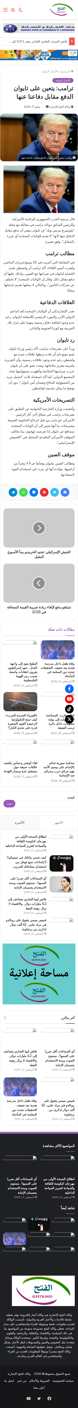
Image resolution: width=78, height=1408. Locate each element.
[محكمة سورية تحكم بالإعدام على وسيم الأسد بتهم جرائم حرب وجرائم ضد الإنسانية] (58, 749)
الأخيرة (19, 823)
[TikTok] (69, 709)
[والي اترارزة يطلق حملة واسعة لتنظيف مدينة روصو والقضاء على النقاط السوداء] (39, 1253)
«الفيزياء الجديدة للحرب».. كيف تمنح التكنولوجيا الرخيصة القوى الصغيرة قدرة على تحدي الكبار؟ (21, 721)
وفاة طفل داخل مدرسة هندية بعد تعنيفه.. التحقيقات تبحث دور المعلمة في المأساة (58, 670)
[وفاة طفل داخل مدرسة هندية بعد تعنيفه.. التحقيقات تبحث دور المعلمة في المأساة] (58, 649)
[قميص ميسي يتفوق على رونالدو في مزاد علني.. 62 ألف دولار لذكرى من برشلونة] (61, 926)
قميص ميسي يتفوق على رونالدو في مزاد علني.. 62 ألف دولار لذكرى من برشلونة (26, 924)
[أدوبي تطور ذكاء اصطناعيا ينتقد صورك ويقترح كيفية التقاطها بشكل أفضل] (14, 1253)
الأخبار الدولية (50, 71)
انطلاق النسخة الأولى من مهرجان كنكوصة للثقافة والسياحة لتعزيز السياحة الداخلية (25, 841)
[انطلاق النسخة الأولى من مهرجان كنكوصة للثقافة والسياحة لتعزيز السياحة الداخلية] (61, 842)
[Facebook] (69, 688)
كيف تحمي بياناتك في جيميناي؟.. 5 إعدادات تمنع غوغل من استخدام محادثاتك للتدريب (26, 862)
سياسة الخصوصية (63, 1380)
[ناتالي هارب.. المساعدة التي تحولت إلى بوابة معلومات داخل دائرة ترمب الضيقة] (58, 701)
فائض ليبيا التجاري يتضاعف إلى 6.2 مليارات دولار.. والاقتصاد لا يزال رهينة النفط (27, 903)
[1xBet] (39, 54)
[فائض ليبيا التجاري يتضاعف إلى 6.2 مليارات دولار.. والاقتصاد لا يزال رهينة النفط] (61, 905)
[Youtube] (69, 699)
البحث (71, 797)
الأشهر (58, 823)
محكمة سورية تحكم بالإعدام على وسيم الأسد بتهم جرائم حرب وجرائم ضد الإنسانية (59, 769)
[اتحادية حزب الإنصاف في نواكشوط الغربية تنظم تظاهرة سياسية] (63, 1253)
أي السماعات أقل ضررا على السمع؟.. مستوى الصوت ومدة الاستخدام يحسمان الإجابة (27, 882)
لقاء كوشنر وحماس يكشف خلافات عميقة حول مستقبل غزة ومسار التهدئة (20, 767)
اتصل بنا (9, 1380)
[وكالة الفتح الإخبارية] (61, 9)
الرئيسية (65, 71)
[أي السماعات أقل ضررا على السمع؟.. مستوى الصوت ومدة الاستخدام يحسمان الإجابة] (61, 884)
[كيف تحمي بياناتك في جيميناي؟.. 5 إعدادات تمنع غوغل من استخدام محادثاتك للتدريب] (61, 863)
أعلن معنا (39, 1387)
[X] (69, 719)
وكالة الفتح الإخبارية (59, 106)
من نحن (21, 1380)
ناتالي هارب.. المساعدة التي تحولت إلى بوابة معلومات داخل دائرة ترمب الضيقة (60, 721)
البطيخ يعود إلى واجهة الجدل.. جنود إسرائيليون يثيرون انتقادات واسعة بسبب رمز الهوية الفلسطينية (22, 672)
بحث (9, 803)
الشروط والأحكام (39, 1380)
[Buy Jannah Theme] (39, 28)
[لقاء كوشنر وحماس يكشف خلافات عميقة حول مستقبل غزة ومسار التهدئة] (20, 749)
